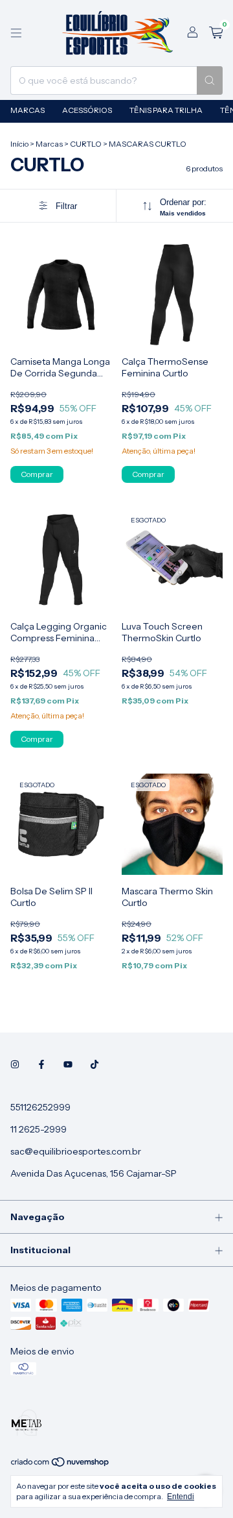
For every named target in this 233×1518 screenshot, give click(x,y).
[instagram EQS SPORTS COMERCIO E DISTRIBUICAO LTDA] (14, 1064)
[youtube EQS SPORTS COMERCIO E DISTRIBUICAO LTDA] (67, 1064)
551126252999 (40, 1107)
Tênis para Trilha (166, 110)
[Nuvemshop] (60, 1465)
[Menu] (16, 33)
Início (19, 144)
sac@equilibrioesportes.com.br (75, 1151)
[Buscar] (210, 80)
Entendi (180, 1496)
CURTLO (86, 144)
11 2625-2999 (38, 1129)
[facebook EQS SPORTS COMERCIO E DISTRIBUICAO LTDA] (41, 1064)
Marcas (27, 110)
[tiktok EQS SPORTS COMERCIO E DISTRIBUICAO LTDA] (94, 1064)
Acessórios (87, 110)
